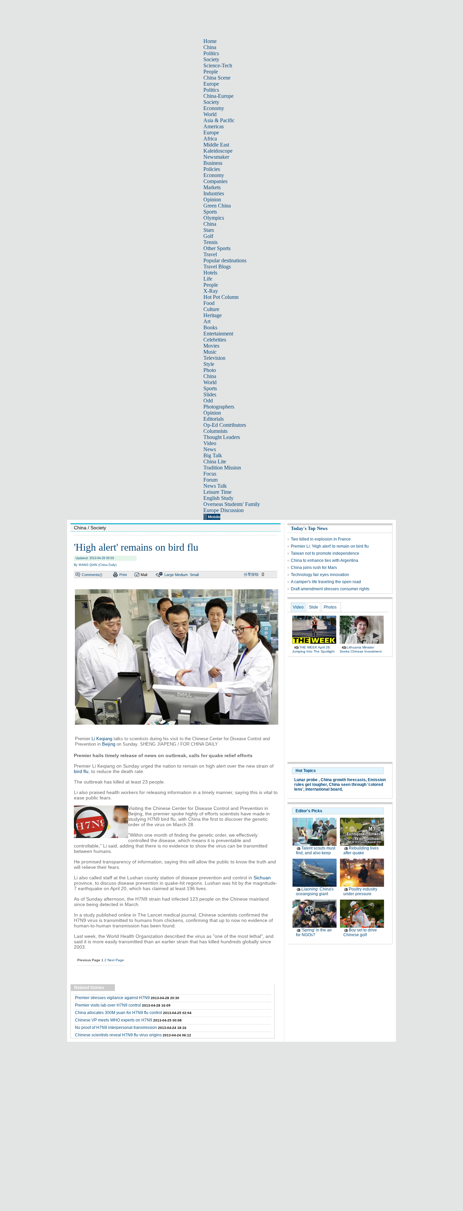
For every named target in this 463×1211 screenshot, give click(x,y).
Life (207, 279)
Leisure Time (217, 492)
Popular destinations (224, 260)
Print (123, 575)
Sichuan (262, 877)
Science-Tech (217, 65)
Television (214, 358)
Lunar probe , (307, 779)
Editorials (213, 419)
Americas (213, 126)
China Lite (214, 461)
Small (194, 575)
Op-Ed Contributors (224, 425)
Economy (213, 108)
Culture (211, 309)
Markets (212, 187)
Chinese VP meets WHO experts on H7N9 (113, 1020)
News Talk (215, 486)
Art (206, 321)
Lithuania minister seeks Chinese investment (361, 649)
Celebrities (214, 340)
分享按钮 (251, 574)
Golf (208, 236)
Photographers (218, 407)
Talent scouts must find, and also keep (315, 850)
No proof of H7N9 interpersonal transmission (116, 1027)
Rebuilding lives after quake (361, 850)
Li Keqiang (102, 738)
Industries (213, 193)
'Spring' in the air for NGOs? (314, 932)
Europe (211, 84)
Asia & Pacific (219, 120)
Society (211, 59)
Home (210, 41)
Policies (211, 169)
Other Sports (216, 248)
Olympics (213, 218)
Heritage (212, 315)
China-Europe (218, 96)
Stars (208, 230)
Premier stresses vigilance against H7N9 (112, 997)
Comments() (92, 575)
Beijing (108, 744)
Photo (209, 370)
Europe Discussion (223, 510)
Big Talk (212, 455)
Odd (208, 400)
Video (209, 443)
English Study (218, 498)
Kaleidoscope (218, 151)
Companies (215, 181)
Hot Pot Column (221, 297)
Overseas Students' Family (231, 504)
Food (209, 303)
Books (210, 327)
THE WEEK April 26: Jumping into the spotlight (313, 649)
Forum (210, 480)
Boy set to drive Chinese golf (360, 932)
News (209, 449)
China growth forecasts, (344, 779)
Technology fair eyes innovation (320, 574)
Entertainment (218, 333)
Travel (210, 254)
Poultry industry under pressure (360, 891)
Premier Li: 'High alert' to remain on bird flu (330, 546)
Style (208, 364)
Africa (210, 138)
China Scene (216, 78)
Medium (181, 575)
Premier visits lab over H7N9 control (108, 1005)
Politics (211, 53)
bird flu (81, 771)
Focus (209, 474)
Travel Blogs (217, 266)
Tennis (210, 242)
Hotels (210, 273)
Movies (211, 346)
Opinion (212, 199)
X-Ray (210, 291)
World (210, 114)
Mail (144, 575)
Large (169, 575)
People (210, 71)
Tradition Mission (222, 467)
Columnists (215, 431)
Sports (210, 212)
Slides (209, 394)
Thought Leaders (221, 437)
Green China (217, 205)
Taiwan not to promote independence (325, 553)
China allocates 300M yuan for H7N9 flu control (118, 1012)
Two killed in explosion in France (321, 539)
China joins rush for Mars (314, 567)
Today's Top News (309, 528)
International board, (324, 789)
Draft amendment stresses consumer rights (330, 589)
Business (212, 163)
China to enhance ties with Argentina (324, 560)
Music (210, 352)
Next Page (115, 960)
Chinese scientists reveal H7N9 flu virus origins (118, 1035)
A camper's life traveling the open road (326, 581)
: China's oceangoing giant (315, 891)
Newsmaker (216, 157)
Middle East (216, 145)
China (209, 47)
